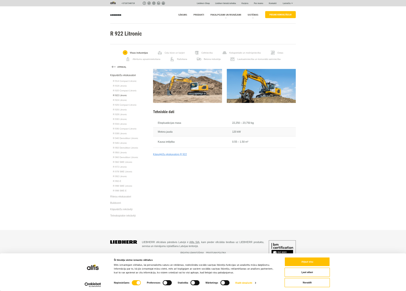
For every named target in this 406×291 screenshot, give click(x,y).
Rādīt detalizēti (243, 282)
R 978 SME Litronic (122, 171)
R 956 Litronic (120, 152)
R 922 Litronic (120, 95)
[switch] (167, 282)
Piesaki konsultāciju (280, 14)
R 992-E (117, 181)
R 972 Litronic (120, 167)
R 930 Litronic (120, 119)
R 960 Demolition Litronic (125, 157)
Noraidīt (307, 282)
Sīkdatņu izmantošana (192, 253)
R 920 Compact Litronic (125, 90)
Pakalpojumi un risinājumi (225, 15)
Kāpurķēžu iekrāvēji (121, 209)
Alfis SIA (194, 242)
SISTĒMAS (253, 15)
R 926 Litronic (120, 109)
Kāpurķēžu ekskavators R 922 (170, 154)
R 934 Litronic (120, 124)
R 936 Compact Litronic (125, 128)
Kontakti (272, 3)
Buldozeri (115, 203)
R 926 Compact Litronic (125, 105)
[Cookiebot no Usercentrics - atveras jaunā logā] (93, 284)
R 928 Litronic (120, 114)
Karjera (245, 3)
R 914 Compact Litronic (125, 81)
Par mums (258, 3)
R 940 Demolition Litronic (125, 138)
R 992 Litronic (120, 176)
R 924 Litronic (120, 100)
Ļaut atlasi (307, 272)
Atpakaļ (121, 67)
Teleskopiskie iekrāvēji (123, 215)
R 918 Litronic (120, 86)
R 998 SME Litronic (122, 186)
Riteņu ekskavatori (120, 196)
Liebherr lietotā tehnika (225, 3)
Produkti (198, 15)
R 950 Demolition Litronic (125, 147)
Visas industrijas (139, 52)
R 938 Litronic (120, 133)
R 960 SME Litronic (122, 162)
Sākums (182, 15)
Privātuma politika (216, 253)
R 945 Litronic (120, 143)
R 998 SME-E (120, 190)
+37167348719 (128, 3)
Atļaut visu (307, 261)
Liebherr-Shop (203, 3)
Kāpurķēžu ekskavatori (123, 75)
